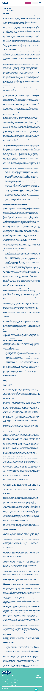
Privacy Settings (2, 691)
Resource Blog (5, 683)
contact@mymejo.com (18, 639)
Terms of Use (13, 685)
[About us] (7, 681)
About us (4, 681)
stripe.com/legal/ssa (7, 123)
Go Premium (4, 677)
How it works (4, 679)
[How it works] (7, 679)
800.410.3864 (13, 679)
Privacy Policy (7, 30)
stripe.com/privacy (17, 123)
